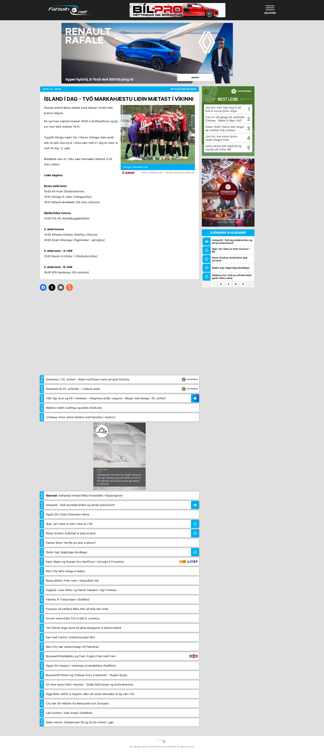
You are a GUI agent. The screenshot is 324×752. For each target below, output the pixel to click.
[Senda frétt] (60, 287)
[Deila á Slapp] (69, 287)
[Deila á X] (52, 287)
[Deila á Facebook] (43, 287)
